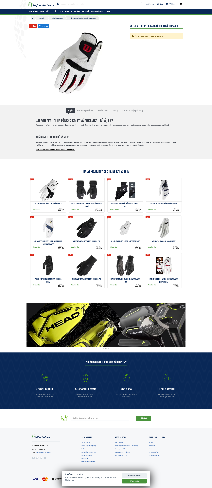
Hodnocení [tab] (103, 110)
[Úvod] (33, 18)
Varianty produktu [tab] (85, 110)
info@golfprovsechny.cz (43, 453)
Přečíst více (69, 480)
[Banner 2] (105, 348)
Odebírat (144, 418)
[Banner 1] (103, 348)
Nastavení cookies (134, 475)
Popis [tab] (70, 110)
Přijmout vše (134, 481)
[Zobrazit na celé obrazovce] (31, 33)
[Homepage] (41, 4)
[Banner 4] (108, 348)
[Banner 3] (106, 348)
